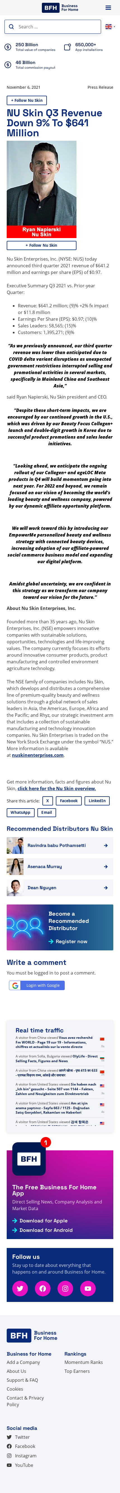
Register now (71, 941)
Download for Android (46, 1230)
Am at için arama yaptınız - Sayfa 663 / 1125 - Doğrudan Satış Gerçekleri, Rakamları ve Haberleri (53, 1108)
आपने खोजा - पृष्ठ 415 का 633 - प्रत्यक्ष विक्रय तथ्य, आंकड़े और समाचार (56, 1072)
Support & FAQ (22, 1380)
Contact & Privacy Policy (25, 1401)
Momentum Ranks (83, 1362)
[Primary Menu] (108, 8)
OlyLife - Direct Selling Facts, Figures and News (57, 1058)
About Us (16, 1371)
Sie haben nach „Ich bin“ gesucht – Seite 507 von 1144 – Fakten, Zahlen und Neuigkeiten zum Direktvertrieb (56, 1089)
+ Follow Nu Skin (27, 100)
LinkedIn (97, 800)
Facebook (69, 800)
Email (46, 812)
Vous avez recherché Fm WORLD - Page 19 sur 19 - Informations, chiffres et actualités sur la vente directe (54, 1042)
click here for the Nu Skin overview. (57, 788)
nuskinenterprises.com (38, 755)
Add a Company (23, 1362)
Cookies (15, 1389)
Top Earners (77, 1371)
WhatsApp (20, 812)
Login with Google (43, 985)
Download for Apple (44, 1220)
